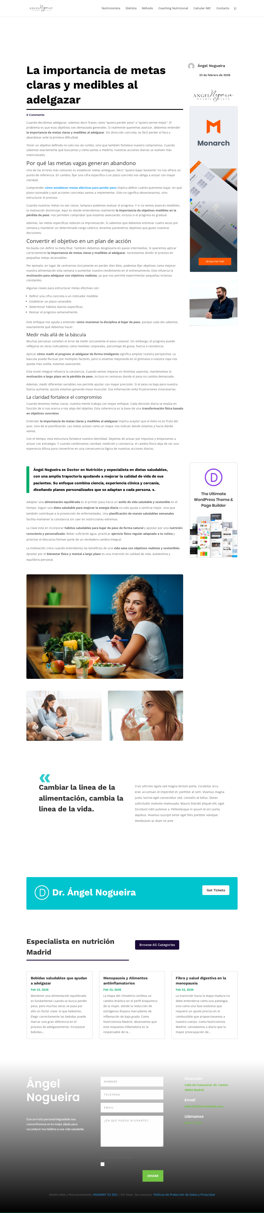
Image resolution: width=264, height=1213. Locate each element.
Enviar (152, 1176)
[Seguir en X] (41, 1141)
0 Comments (35, 114)
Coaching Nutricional (173, 8)
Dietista (131, 8)
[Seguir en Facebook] (30, 1141)
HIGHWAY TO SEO (105, 1195)
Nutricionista (111, 8)
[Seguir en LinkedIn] (52, 1141)
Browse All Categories (157, 945)
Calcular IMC (202, 8)
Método (147, 8)
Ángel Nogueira (211, 65)
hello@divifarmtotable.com (204, 1106)
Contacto (222, 8)
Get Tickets (216, 890)
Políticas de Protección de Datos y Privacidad (184, 1195)
